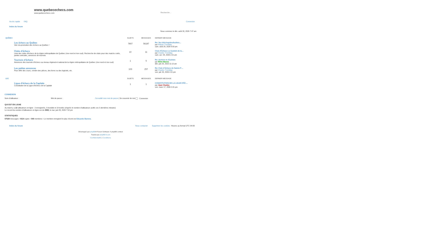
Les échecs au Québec (25, 43)
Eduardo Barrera (84, 119)
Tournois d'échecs (23, 60)
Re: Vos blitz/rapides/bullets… (168, 43)
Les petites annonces (25, 68)
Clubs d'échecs (22, 51)
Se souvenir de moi (128, 98)
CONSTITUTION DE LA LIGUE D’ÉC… (171, 83)
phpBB (93, 132)
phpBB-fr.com (105, 135)
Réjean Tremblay (165, 45)
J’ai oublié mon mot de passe (106, 98)
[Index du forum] (19, 11)
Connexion (10, 94)
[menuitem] (24, 22)
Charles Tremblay (165, 53)
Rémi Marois (163, 62)
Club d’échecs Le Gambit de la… (169, 51)
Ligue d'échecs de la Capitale (29, 83)
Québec (9, 38)
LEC (7, 78)
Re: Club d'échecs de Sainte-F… (169, 68)
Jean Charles (163, 85)
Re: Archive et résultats (165, 60)
